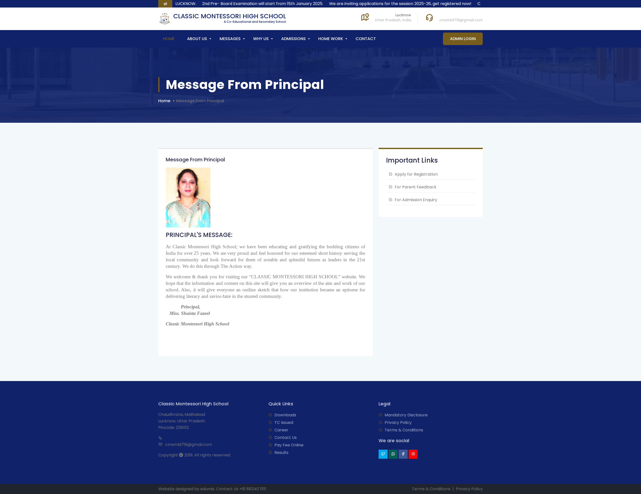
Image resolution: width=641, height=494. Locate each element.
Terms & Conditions (404, 430)
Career (281, 430)
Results (281, 452)
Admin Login (463, 39)
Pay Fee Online (288, 445)
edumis (207, 489)
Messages (230, 39)
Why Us (261, 39)
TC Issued (283, 422)
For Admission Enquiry (416, 200)
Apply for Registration (416, 174)
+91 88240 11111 (252, 489)
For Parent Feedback (415, 187)
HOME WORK (330, 39)
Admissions (293, 39)
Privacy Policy (398, 422)
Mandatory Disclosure (406, 415)
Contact (366, 39)
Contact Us (285, 437)
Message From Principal (200, 101)
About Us (197, 39)
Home (169, 39)
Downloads (285, 415)
